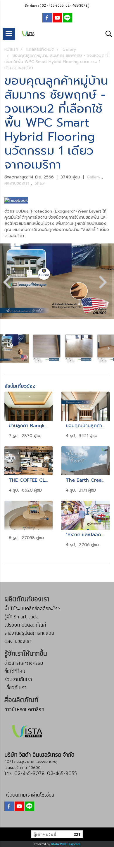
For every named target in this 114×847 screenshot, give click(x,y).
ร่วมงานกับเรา (18, 679)
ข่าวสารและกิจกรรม (23, 663)
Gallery (94, 177)
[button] (107, 34)
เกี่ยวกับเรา (15, 687)
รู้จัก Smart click (21, 616)
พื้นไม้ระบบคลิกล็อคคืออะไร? (32, 608)
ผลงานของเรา (17, 183)
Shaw (40, 183)
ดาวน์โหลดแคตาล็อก (24, 709)
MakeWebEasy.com (65, 844)
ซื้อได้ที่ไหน (14, 671)
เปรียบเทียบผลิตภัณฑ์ (25, 624)
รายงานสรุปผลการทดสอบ (29, 633)
